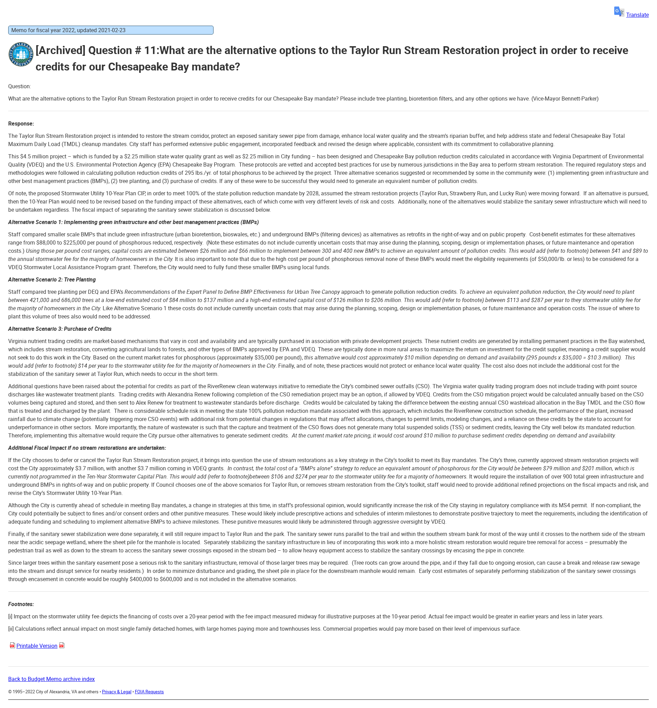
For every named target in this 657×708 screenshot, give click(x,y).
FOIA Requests (149, 692)
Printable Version (36, 646)
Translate (637, 14)
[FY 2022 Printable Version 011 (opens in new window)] (14, 647)
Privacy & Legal (116, 692)
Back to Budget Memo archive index (51, 679)
